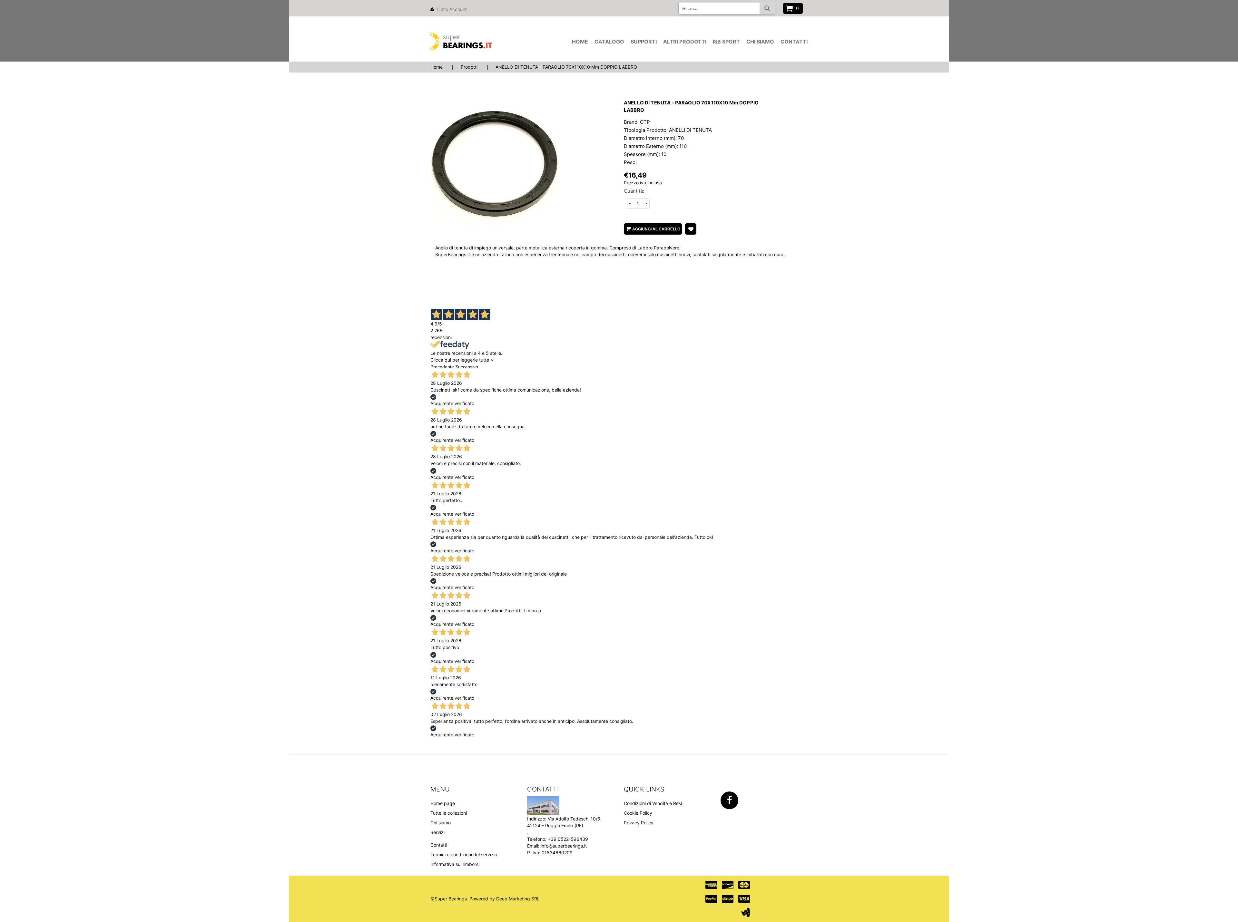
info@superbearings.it (564, 846)
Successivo (466, 366)
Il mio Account (452, 9)
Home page (442, 803)
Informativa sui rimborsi (454, 864)
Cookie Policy (638, 813)
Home (580, 41)
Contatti (794, 41)
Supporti (644, 41)
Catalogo (609, 41)
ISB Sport (726, 41)
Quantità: (634, 191)
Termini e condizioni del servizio (463, 854)
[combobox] (727, 8)
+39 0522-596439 (568, 839)
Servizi (437, 832)
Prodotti (469, 67)
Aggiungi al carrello (656, 229)
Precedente (442, 366)
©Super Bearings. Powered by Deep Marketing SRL (485, 898)
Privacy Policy (638, 822)
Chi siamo (760, 41)
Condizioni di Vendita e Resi (653, 803)
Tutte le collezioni (448, 813)
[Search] (767, 8)
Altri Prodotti (684, 41)
